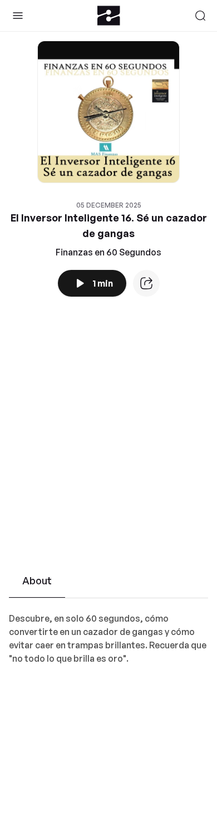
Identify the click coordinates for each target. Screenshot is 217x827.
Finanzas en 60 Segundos (108, 252)
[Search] (200, 16)
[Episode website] (146, 283)
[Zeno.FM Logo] (108, 16)
